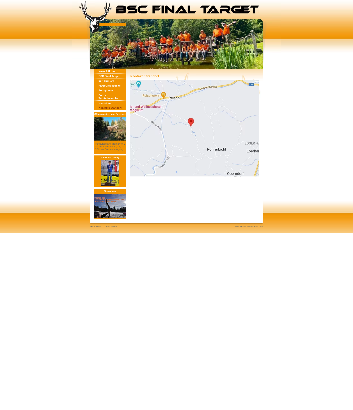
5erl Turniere (106, 80)
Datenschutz (96, 226)
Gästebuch (105, 102)
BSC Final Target (109, 76)
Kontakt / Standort (110, 107)
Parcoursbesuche (110, 85)
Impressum (111, 226)
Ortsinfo (241, 226)
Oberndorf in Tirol (254, 226)
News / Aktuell (107, 71)
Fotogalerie (106, 90)
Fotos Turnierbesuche (108, 97)
